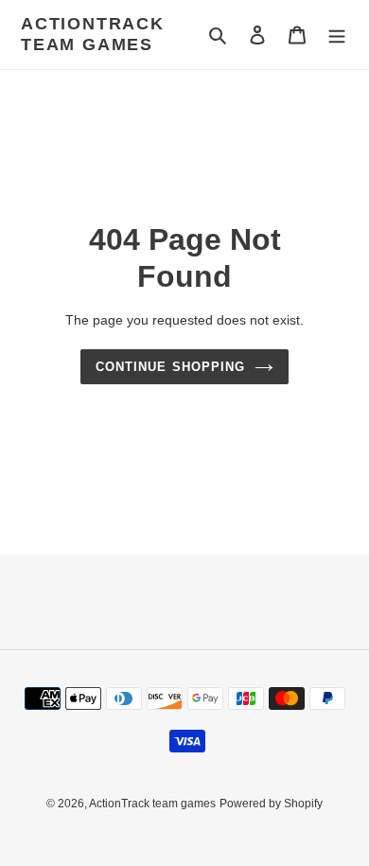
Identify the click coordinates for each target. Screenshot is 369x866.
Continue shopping (170, 367)
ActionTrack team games (93, 34)
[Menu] (337, 34)
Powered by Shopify (271, 803)
